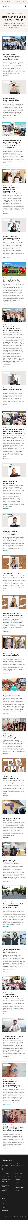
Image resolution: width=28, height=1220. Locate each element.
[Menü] (25, 6)
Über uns (17, 1179)
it (25, 1216)
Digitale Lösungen (19, 1187)
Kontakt (17, 1190)
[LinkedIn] (2, 1169)
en (17, 1216)
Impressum (4, 1207)
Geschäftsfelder (19, 1177)
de (14, 1216)
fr (22, 1216)
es (20, 1216)
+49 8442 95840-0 (21, 1)
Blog (16, 1185)
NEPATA (3, 1198)
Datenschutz (5, 1210)
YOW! (3, 1203)
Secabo (3, 1201)
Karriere (17, 1182)
